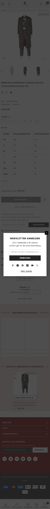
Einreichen (25, 258)
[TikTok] (27, 265)
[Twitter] (37, 265)
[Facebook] (12, 265)
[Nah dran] (46, 233)
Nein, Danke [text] (26, 271)
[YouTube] (32, 265)
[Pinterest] (22, 265)
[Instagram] (17, 265)
